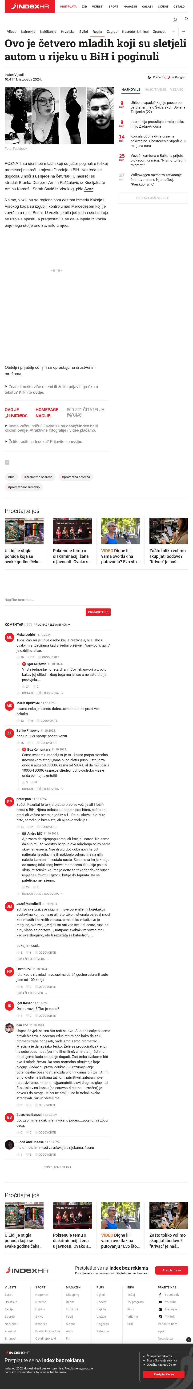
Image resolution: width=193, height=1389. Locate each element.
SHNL (39, 1316)
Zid (84, 6)
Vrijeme (132, 1316)
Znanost (159, 32)
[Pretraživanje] (184, 20)
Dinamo (40, 1302)
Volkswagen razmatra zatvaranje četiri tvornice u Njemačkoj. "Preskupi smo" (156, 179)
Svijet (83, 32)
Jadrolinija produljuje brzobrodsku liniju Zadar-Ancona (157, 124)
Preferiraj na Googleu (169, 77)
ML (9, 637)
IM (24, 664)
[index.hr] (30, 6)
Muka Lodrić (25, 634)
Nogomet (41, 1294)
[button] (10, 530)
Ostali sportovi (45, 1338)
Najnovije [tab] (131, 89)
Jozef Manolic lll (28, 904)
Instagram (172, 1309)
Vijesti (98, 6)
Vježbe (101, 1316)
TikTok (170, 1316)
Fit (67, 1338)
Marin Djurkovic (28, 703)
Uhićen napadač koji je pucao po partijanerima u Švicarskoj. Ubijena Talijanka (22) (158, 107)
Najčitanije (48, 32)
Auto (69, 1331)
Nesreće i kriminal (135, 32)
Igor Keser (24, 1003)
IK (9, 1006)
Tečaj (131, 1294)
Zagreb (112, 32)
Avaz (88, 189)
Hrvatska (68, 32)
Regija (97, 32)
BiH (11, 477)
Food (69, 1316)
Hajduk (40, 1309)
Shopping (72, 1294)
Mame (70, 1324)
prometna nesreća (76, 477)
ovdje (22, 430)
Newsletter (165, 1338)
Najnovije (28, 32)
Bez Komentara (38, 749)
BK (24, 749)
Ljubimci (72, 1309)
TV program (135, 1302)
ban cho (22, 1025)
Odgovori (102, 1324)
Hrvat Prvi (23, 969)
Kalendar (102, 1331)
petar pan (23, 799)
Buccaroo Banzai (29, 1115)
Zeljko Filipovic (27, 730)
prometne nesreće (38, 477)
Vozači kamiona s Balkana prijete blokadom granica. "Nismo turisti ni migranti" (158, 160)
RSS (130, 1324)
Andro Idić (34, 833)
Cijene (163, 6)
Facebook (172, 1294)
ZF (9, 733)
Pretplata (68, 6)
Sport (113, 6)
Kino (130, 1309)
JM (9, 906)
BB (9, 1117)
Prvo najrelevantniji (50, 624)
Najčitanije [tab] (155, 89)
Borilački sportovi (47, 1331)
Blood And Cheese (30, 1142)
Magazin (73, 1287)
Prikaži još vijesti (152, 198)
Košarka (41, 1324)
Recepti (101, 1302)
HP (9, 971)
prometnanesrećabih (24, 487)
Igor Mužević (36, 664)
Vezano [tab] (177, 89)
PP (9, 801)
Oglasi (147, 6)
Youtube (171, 1302)
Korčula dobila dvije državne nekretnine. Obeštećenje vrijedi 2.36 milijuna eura (158, 141)
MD (9, 706)
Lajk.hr (101, 1309)
